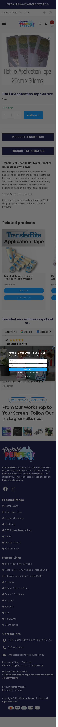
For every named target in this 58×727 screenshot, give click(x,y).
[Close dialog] (53, 347)
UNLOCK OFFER (28, 369)
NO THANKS (28, 376)
